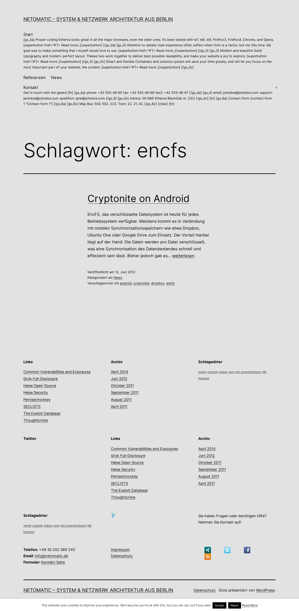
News (56, 77)
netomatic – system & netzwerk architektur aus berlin (98, 590)
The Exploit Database (41, 413)
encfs (170, 283)
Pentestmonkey (36, 399)
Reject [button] (235, 605)
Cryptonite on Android (138, 198)
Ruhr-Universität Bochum (248, 372)
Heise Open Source (39, 385)
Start (148, 50)
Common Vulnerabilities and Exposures (57, 372)
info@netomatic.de (51, 556)
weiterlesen (183, 255)
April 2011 (119, 406)
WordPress (265, 590)
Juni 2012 (119, 379)
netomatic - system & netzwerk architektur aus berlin (98, 19)
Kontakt (148, 95)
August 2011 (121, 399)
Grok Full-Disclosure (40, 379)
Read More (250, 605)
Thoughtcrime (35, 420)
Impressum (120, 549)
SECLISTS (31, 406)
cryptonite (141, 283)
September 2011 (125, 392)
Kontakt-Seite (53, 562)
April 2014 (119, 372)
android (126, 283)
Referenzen (34, 77)
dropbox (157, 283)
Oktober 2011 (122, 385)
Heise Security (35, 392)
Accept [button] (219, 605)
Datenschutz (122, 556)
